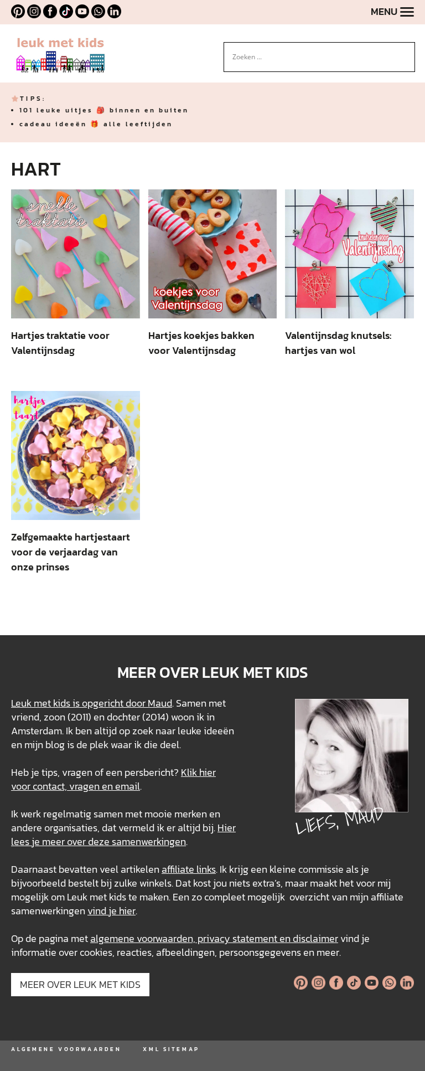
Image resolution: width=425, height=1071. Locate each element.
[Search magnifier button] (406, 50)
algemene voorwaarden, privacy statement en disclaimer (214, 938)
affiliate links (189, 869)
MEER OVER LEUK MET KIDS (80, 984)
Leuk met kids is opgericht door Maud (91, 703)
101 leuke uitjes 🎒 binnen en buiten (104, 110)
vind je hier (111, 910)
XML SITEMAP (171, 1049)
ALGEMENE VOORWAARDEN (66, 1049)
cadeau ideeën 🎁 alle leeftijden (96, 124)
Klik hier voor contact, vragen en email (113, 779)
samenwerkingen (149, 841)
